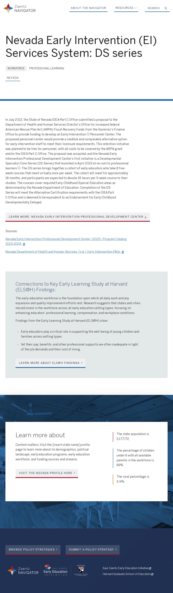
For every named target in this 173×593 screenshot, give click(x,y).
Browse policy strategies (32, 549)
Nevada (13, 78)
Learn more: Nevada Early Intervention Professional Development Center (76, 217)
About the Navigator (88, 8)
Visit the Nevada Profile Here (45, 473)
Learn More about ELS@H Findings (49, 363)
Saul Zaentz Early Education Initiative (126, 568)
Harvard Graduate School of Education (127, 574)
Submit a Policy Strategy (91, 549)
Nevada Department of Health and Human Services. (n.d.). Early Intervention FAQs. (63, 252)
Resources (124, 8)
